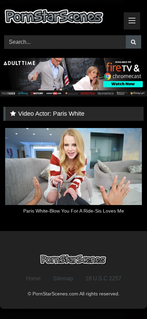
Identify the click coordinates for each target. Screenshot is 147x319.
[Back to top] (125, 298)
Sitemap (63, 278)
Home (33, 278)
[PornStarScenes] (60, 18)
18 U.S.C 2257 (103, 278)
